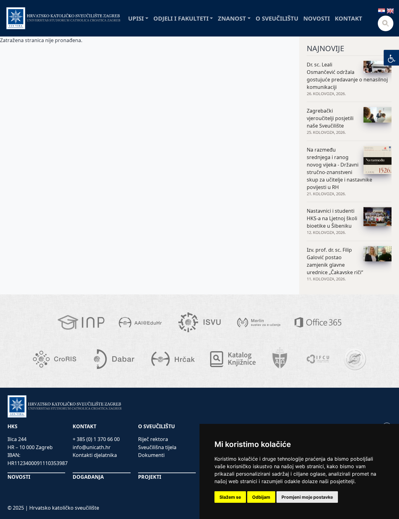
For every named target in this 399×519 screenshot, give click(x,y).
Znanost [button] (232, 18)
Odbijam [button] (261, 497)
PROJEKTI (149, 476)
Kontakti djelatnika (95, 455)
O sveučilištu (277, 18)
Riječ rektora (153, 439)
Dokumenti (151, 455)
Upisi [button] (136, 18)
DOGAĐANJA (88, 476)
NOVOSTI (18, 476)
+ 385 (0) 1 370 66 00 (96, 439)
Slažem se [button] (230, 497)
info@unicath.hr (92, 447)
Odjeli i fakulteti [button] (181, 18)
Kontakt (348, 18)
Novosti (316, 18)
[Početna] (63, 18)
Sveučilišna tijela (157, 447)
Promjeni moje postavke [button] (307, 497)
